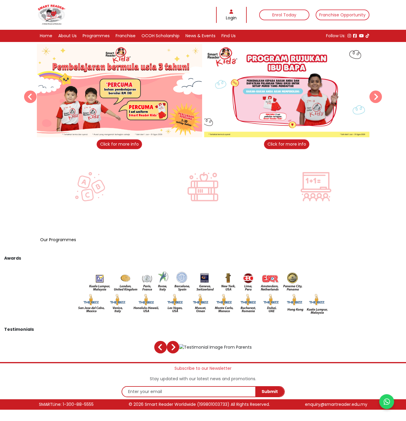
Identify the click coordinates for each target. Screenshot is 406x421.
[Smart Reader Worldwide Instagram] (349, 36)
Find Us (228, 36)
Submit (270, 392)
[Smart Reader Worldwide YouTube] (361, 36)
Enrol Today (284, 15)
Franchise (126, 36)
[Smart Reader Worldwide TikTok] (367, 36)
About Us (67, 36)
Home (46, 36)
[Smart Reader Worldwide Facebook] (355, 36)
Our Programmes (58, 240)
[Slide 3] (200, 140)
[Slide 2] (193, 140)
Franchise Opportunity (342, 15)
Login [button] (231, 18)
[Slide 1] (187, 140)
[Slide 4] (206, 140)
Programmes (96, 36)
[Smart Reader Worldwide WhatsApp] (386, 401)
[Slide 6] (218, 140)
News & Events (200, 36)
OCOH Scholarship (160, 36)
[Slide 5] (212, 140)
